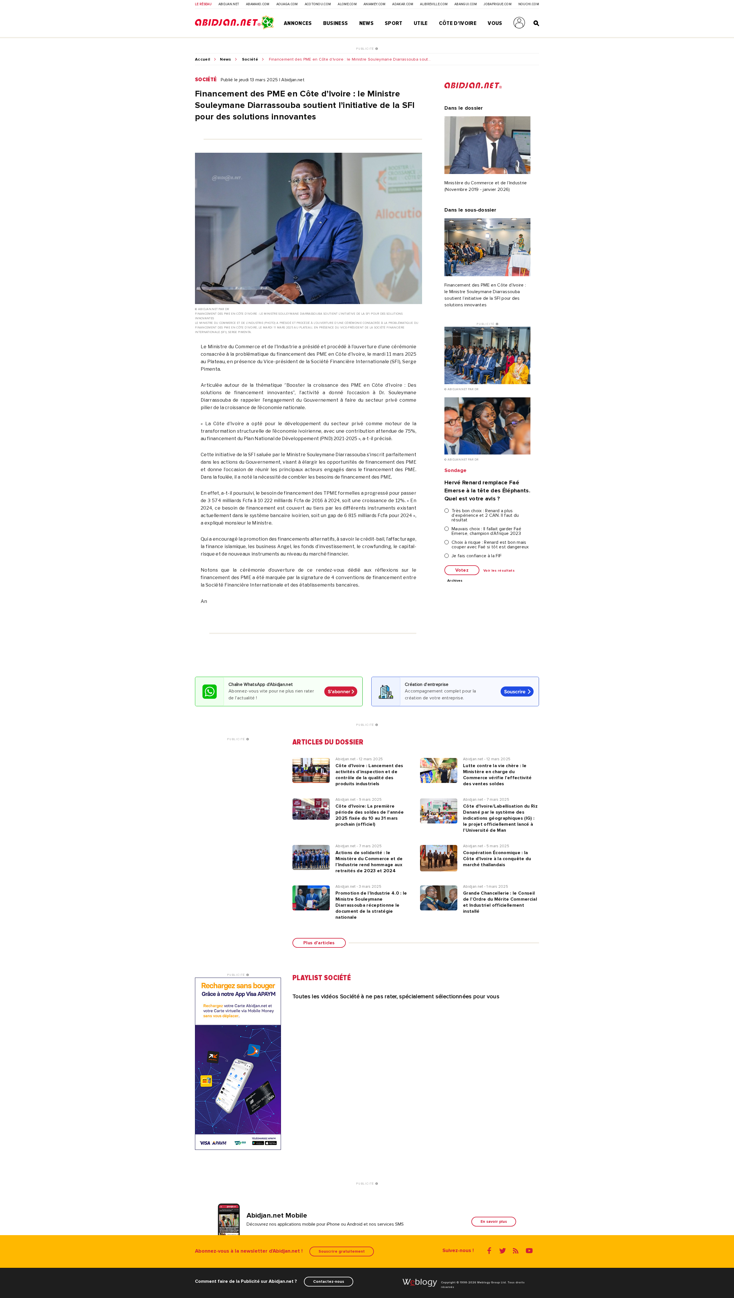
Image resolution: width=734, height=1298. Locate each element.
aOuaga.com (287, 4)
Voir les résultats (499, 570)
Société (250, 59)
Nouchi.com (528, 4)
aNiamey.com (375, 4)
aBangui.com (465, 4)
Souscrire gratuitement (342, 1251)
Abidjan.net (228, 4)
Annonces (298, 23)
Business (335, 23)
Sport (394, 23)
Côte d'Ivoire (458, 23)
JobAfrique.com (497, 4)
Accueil (202, 59)
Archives (455, 581)
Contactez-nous (328, 1281)
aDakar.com (402, 4)
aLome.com (347, 4)
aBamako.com (258, 4)
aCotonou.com (318, 4)
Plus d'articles (319, 943)
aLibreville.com (434, 4)
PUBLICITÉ (365, 48)
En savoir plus (494, 1221)
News (366, 23)
